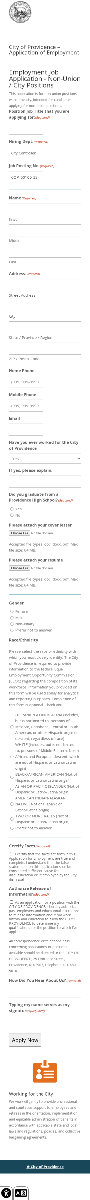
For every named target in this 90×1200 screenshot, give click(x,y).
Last (12, 261)
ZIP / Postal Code (24, 358)
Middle (14, 240)
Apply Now (25, 1040)
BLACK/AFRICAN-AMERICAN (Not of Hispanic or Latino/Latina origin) (46, 777)
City (12, 316)
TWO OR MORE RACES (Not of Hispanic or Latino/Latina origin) (42, 818)
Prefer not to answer (33, 629)
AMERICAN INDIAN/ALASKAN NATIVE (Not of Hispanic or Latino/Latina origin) (40, 803)
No (17, 515)
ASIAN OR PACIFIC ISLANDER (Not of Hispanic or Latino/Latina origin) (47, 789)
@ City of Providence (45, 1166)
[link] (6, 1193)
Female (21, 611)
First (13, 219)
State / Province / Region (30, 337)
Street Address (22, 295)
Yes (18, 508)
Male (19, 617)
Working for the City (31, 1094)
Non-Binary (24, 623)
